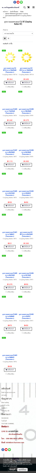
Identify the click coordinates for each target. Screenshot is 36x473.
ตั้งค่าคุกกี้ (12, 470)
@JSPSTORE (13, 431)
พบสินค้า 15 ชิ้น (7, 44)
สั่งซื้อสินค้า (10, 83)
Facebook (4, 418)
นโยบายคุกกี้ (13, 466)
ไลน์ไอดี (4, 421)
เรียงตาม (6, 30)
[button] (24, 7)
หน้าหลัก (4, 395)
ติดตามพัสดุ (5, 402)
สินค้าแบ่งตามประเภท (8, 392)
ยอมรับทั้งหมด (22, 470)
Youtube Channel (7, 424)
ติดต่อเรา (4, 408)
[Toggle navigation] (33, 7)
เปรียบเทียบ (10, 87)
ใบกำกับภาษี (5, 411)
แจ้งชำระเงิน (5, 405)
